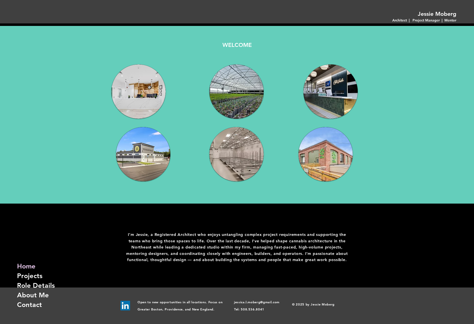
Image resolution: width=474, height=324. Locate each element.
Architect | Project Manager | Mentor (424, 20)
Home (26, 266)
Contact (29, 305)
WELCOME (237, 44)
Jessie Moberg (437, 13)
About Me (32, 295)
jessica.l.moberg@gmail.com (256, 302)
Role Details (32, 285)
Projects (29, 276)
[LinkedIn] (125, 305)
